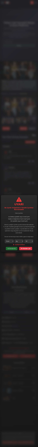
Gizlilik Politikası (20, 244)
